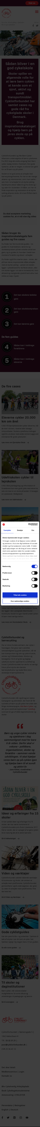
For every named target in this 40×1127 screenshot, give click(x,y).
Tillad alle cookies (20, 595)
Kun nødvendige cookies (20, 601)
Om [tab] (32, 530)
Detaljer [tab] (20, 530)
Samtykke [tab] (7, 530)
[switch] (34, 573)
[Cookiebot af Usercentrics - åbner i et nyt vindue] (28, 524)
